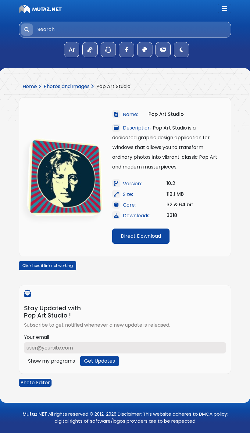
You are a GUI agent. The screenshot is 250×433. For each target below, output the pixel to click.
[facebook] (126, 49)
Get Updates (99, 360)
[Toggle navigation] (224, 8)
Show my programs (51, 360)
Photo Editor (35, 382)
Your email (36, 337)
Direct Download (141, 236)
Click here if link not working (47, 265)
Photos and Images (67, 86)
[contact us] (108, 49)
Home (30, 86)
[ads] (90, 49)
